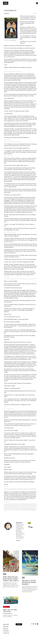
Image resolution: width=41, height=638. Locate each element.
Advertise (5, 629)
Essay (8, 606)
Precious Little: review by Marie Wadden (29, 582)
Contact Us (6, 633)
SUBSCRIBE (18, 624)
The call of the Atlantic (10, 611)
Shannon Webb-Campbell (8, 613)
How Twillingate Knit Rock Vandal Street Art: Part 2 (11, 579)
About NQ (6, 624)
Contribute (6, 631)
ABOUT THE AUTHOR (19, 522)
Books (23, 577)
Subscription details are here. (28, 508)
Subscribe (5, 626)
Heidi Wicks (7, 13)
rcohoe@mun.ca (33, 509)
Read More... (18, 540)
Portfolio (5, 574)
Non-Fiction (5, 606)
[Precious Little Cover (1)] (30, 562)
